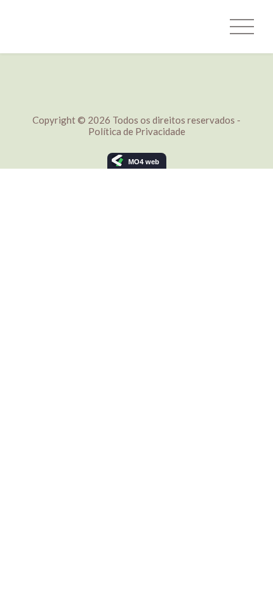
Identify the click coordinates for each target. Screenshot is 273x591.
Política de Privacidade (136, 131)
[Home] (66, 26)
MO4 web (143, 162)
